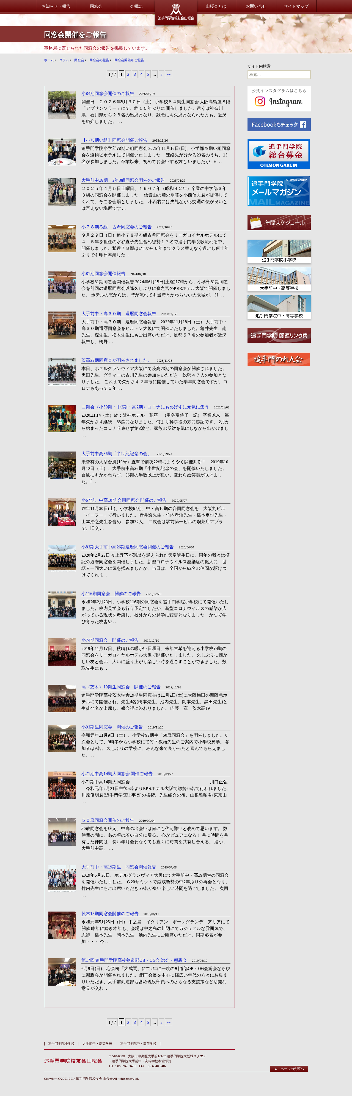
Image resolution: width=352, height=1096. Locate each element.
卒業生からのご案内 (73, 68)
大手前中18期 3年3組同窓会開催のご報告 (123, 180)
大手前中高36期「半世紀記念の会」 (116, 453)
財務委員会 (132, 50)
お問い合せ (256, 6)
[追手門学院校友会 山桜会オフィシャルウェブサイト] (176, 12)
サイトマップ (296, 6)
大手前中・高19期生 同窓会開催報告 (118, 867)
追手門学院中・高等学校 (138, 1043)
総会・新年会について (211, 43)
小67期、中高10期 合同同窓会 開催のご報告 (124, 500)
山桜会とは (216, 6)
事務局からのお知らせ (279, 43)
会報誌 (136, 6)
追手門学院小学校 (61, 1043)
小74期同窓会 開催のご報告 (110, 640)
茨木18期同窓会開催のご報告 (110, 913)
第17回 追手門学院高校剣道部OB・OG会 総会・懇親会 (134, 960)
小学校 (197, 99)
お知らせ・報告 (56, 6)
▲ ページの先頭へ (289, 1069)
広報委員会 (132, 57)
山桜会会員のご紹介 (209, 68)
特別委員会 (132, 84)
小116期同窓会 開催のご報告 (111, 593)
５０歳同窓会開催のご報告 (107, 820)
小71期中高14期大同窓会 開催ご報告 (117, 773)
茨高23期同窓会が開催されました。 (116, 360)
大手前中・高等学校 (209, 106)
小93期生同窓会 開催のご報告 (112, 727)
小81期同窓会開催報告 (103, 273)
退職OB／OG (202, 120)
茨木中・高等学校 (207, 113)
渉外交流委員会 (136, 64)
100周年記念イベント (277, 82)
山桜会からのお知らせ (75, 43)
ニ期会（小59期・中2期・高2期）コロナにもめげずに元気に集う (145, 407)
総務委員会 (132, 43)
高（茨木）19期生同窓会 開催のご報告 (121, 686)
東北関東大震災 (272, 50)
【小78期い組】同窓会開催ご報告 (114, 140)
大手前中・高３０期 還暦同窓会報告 (118, 313)
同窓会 (96, 6)
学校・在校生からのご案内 (79, 92)
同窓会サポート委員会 (143, 77)
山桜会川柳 (268, 57)
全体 (195, 92)
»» (168, 1022)
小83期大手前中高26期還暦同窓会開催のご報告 (127, 547)
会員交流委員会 (136, 71)
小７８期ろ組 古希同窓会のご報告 (116, 226)
